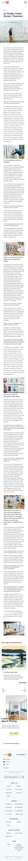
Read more (22, 682)
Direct (8, 825)
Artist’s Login (18, 814)
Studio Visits (8, 836)
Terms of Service (18, 859)
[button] (25, 2)
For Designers (8, 807)
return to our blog (8, 613)
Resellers (8, 822)
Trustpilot (6, 768)
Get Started (14, 733)
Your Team (19, 793)
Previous (4, 690)
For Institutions (19, 811)
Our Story (8, 789)
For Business (8, 804)
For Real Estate (19, 804)
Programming (8, 793)
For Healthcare (19, 807)
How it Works (18, 789)
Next (24, 690)
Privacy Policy (9, 859)
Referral (19, 822)
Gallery (8, 833)
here (5, 618)
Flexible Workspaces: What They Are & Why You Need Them (18, 847)
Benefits (19, 786)
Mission (8, 786)
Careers (9, 796)
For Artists (8, 814)
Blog (5, 10)
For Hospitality (8, 811)
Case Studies (19, 833)
